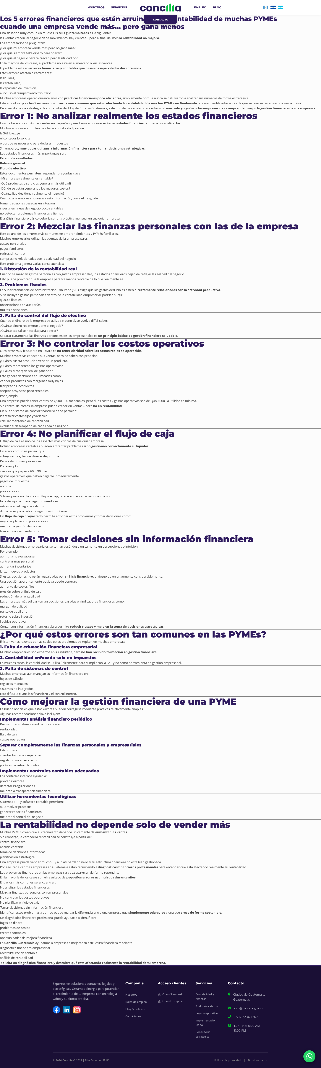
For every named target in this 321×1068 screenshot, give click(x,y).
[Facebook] (56, 1009)
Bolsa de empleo (136, 1002)
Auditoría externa (207, 1006)
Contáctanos (133, 1016)
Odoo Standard (172, 994)
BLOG (217, 7)
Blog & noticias (135, 1009)
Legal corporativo (207, 1013)
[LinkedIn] (66, 1009)
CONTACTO (160, 19)
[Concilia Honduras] (280, 7)
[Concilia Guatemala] (265, 7)
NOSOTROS (96, 7)
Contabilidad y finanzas (205, 996)
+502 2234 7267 (246, 1017)
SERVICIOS (119, 7)
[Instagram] (77, 1009)
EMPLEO (200, 7)
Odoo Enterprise (172, 1001)
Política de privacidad (227, 1060)
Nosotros (131, 994)
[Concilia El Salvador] (273, 7)
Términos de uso (258, 1060)
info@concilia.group (248, 1008)
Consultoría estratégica (203, 1034)
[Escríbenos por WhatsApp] (309, 1056)
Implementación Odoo (206, 1022)
